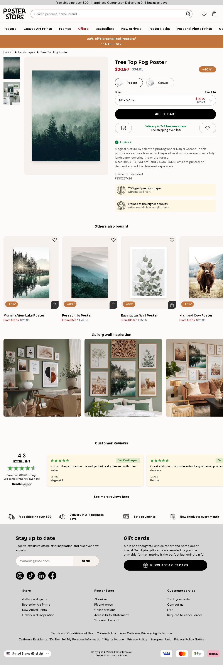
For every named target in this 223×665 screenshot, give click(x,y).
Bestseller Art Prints (36, 604)
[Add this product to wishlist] (207, 128)
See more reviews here (111, 497)
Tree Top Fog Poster (54, 52)
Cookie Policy (106, 633)
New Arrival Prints (34, 610)
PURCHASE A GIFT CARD (169, 565)
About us (100, 599)
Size (118, 92)
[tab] (204, 14)
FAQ (170, 610)
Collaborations (104, 610)
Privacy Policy (137, 639)
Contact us (175, 604)
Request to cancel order (184, 615)
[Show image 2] (11, 93)
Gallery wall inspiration (38, 615)
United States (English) (27, 653)
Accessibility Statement (111, 615)
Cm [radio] (207, 92)
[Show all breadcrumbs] (8, 52)
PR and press (103, 604)
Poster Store (121, 651)
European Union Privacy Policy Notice (177, 639)
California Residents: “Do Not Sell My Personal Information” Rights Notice (71, 639)
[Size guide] (123, 128)
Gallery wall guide (34, 599)
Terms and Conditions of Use (72, 633)
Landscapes (26, 52)
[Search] (189, 14)
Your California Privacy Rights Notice (146, 633)
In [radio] (214, 92)
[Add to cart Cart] (55, 305)
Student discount (107, 620)
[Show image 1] (11, 68)
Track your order (179, 599)
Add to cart (165, 114)
